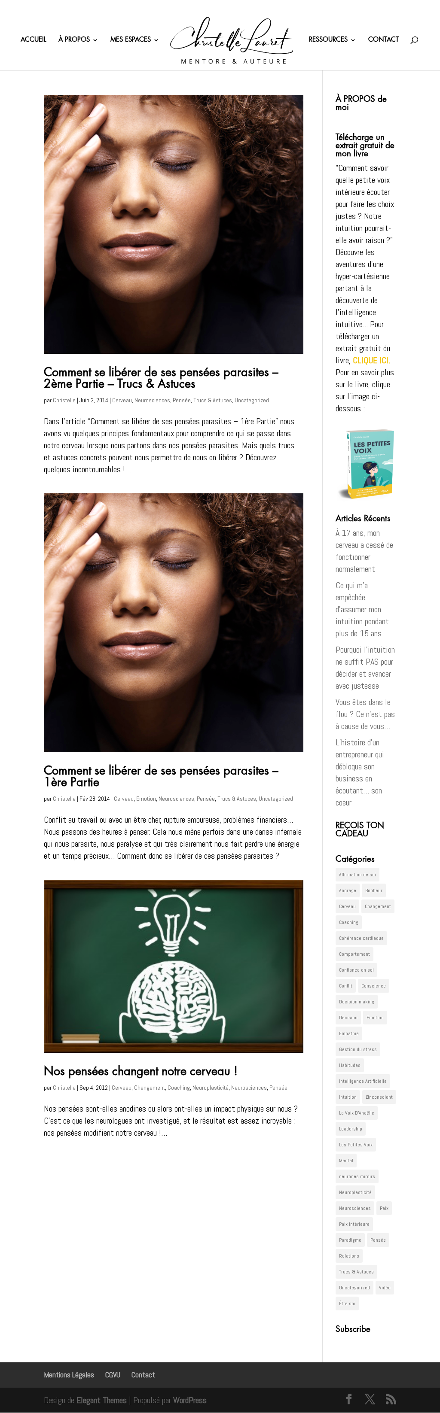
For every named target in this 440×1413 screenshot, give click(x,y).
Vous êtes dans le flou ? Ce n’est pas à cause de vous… (365, 714)
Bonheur (373, 890)
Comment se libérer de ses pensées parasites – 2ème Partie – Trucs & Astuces (161, 378)
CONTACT (383, 40)
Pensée (182, 400)
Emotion (146, 798)
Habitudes (350, 1065)
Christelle (64, 400)
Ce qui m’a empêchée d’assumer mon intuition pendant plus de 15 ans (362, 609)
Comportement (354, 954)
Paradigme (350, 1240)
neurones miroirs (357, 1176)
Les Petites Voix (356, 1144)
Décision (348, 1017)
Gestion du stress (358, 1049)
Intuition (348, 1097)
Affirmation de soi (357, 874)
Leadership (350, 1128)
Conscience (373, 985)
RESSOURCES (328, 40)
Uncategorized (252, 400)
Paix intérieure (354, 1224)
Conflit (345, 985)
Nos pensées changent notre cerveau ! (141, 1071)
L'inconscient (379, 1097)
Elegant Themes (101, 1400)
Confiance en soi (356, 969)
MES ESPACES (130, 40)
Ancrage (347, 890)
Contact (143, 1375)
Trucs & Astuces (212, 400)
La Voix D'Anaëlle (356, 1112)
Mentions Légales (69, 1375)
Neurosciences (152, 400)
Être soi (347, 1303)
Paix (384, 1208)
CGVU (112, 1375)
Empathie (349, 1033)
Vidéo (385, 1287)
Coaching (179, 1087)
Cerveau (122, 400)
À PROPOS (74, 40)
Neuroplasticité (210, 1087)
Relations (349, 1255)
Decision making (356, 1001)
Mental (346, 1160)
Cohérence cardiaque (361, 938)
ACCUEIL (33, 40)
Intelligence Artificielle (363, 1081)
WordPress (190, 1400)
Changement (149, 1087)
